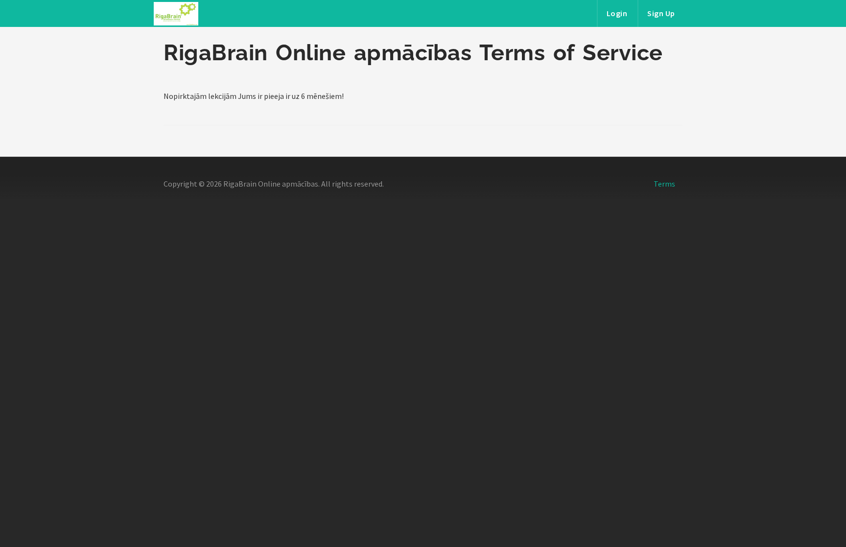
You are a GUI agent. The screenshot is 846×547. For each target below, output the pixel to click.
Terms (664, 184)
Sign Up (661, 13)
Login (617, 13)
